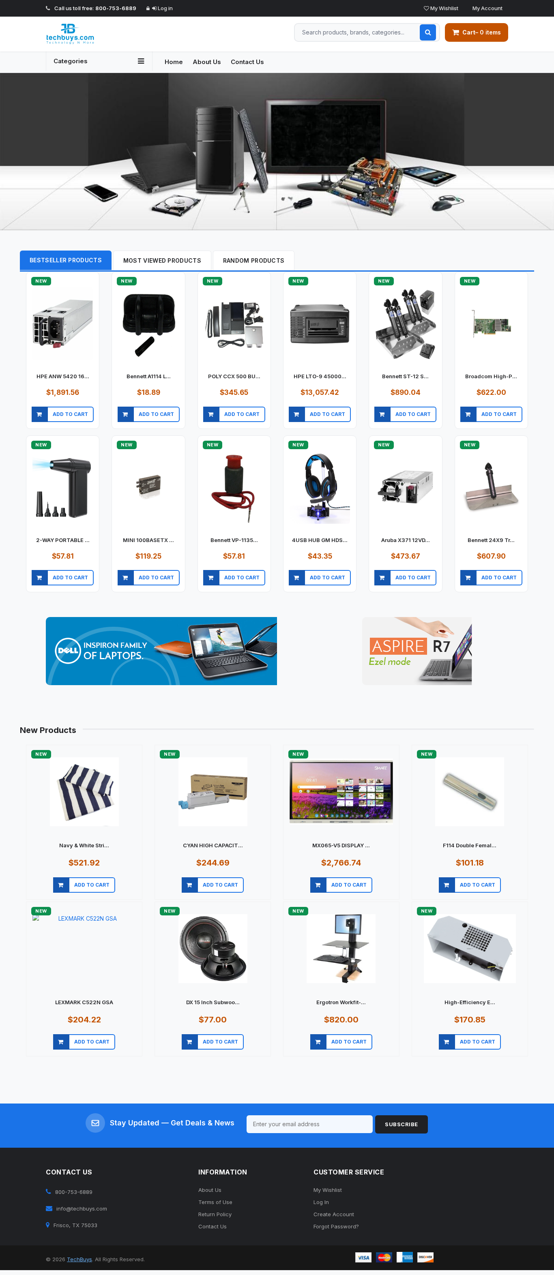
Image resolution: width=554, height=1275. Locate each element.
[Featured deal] (161, 651)
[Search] (427, 32)
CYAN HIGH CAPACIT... (213, 845)
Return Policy (215, 1214)
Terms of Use (215, 1202)
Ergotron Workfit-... (341, 1002)
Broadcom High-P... (491, 376)
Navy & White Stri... (84, 845)
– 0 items (481, 32)
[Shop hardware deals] (277, 151)
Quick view (62, 424)
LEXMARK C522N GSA (84, 1002)
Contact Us (247, 62)
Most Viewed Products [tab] (162, 260)
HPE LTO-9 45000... (320, 376)
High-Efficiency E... (469, 1002)
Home (174, 62)
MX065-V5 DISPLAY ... (341, 845)
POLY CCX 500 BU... (234, 376)
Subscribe (401, 1124)
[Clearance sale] (417, 651)
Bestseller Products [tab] (66, 260)
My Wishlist (443, 8)
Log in (165, 8)
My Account (486, 8)
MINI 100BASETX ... (148, 540)
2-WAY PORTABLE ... (63, 540)
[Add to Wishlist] (97, 424)
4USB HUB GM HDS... (320, 540)
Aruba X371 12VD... (405, 540)
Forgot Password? (336, 1226)
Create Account (334, 1214)
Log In (321, 1202)
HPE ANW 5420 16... (63, 376)
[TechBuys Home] (99, 34)
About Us (207, 62)
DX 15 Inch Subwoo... (213, 1002)
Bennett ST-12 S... (405, 376)
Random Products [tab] (254, 260)
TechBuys (79, 1259)
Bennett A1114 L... (149, 376)
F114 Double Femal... (469, 845)
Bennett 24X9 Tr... (491, 540)
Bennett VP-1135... (234, 540)
